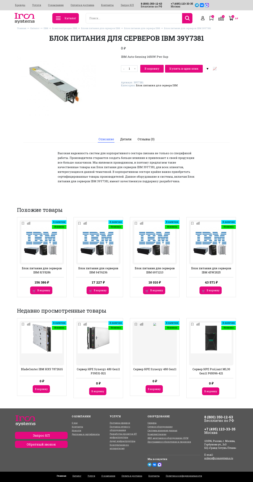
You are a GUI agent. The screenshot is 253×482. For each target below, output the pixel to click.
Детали (125, 139)
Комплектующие (156, 434)
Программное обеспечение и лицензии (169, 441)
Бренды (20, 5)
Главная (21, 28)
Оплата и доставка (82, 5)
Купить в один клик (183, 68)
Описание (106, 139)
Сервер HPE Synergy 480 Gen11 (154, 369)
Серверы (151, 422)
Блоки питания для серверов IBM (100, 28)
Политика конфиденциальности (184, 475)
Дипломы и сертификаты (86, 434)
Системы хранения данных (162, 430)
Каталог (35, 28)
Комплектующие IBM (64, 28)
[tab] (106, 139)
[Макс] (207, 5)
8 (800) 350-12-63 (151, 3)
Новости (76, 430)
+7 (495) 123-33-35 (182, 3)
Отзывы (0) (146, 139)
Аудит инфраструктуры (122, 441)
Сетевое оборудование (159, 426)
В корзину (152, 68)
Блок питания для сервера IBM (142, 28)
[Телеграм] (197, 5)
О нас (75, 422)
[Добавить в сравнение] (214, 68)
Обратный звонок (41, 444)
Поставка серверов (120, 422)
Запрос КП (127, 5)
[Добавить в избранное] (207, 68)
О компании (56, 5)
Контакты (107, 5)
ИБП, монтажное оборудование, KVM (167, 438)
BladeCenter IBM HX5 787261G (42, 369)
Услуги (36, 5)
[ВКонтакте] (202, 5)
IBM (46, 28)
